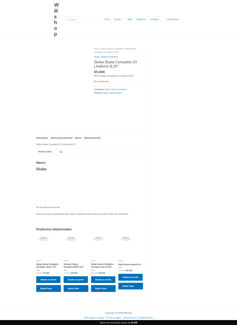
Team (130, 19)
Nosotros (141, 19)
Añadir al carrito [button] (48, 279)
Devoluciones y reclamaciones (138, 317)
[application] (122, 19)
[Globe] (110, 112)
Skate (103, 49)
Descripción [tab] (42, 138)
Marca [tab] (78, 138)
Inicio (107, 19)
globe (105, 93)
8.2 (61, 151)
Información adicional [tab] (61, 138)
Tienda (117, 19)
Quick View (46, 288)
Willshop (56, 19)
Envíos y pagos (114, 317)
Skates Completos (115, 49)
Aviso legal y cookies (94, 317)
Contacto (154, 19)
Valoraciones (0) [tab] (92, 138)
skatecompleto (115, 93)
